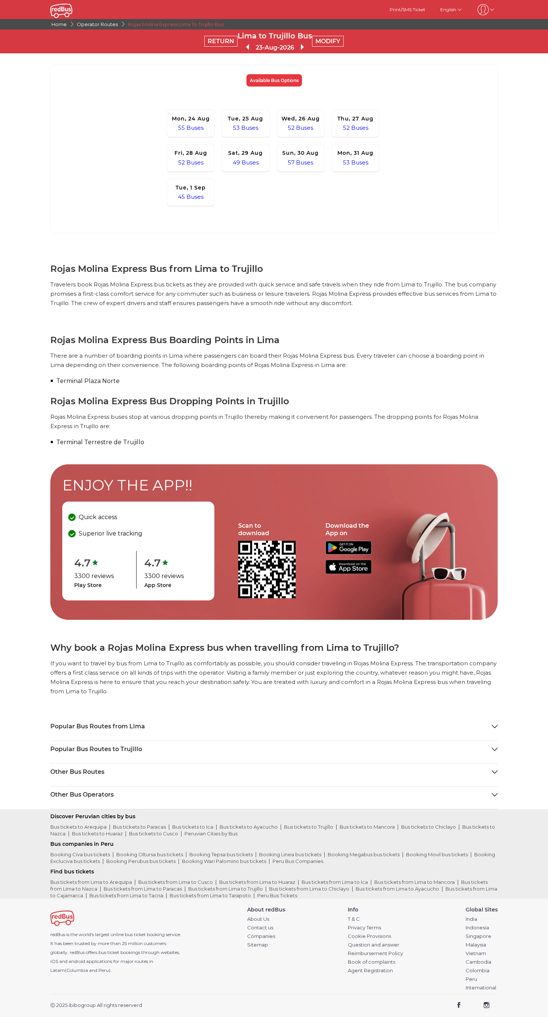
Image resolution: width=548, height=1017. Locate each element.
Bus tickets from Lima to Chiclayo (309, 889)
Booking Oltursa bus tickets (149, 854)
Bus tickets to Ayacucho (249, 827)
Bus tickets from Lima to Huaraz (257, 882)
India (471, 919)
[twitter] (472, 1005)
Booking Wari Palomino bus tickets (224, 861)
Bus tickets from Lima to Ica (335, 882)
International (481, 987)
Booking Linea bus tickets (290, 854)
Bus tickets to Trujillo (308, 827)
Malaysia (476, 944)
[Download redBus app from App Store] (348, 571)
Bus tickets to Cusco (153, 833)
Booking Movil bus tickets (437, 854)
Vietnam (476, 953)
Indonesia (477, 927)
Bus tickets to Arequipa (78, 827)
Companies (261, 936)
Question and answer (373, 944)
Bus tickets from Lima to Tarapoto (210, 895)
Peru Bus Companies (298, 861)
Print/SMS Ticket (407, 9)
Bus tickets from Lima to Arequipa (91, 882)
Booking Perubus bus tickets (141, 861)
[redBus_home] (72, 9)
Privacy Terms (364, 927)
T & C (354, 919)
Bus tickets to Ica (192, 827)
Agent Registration (370, 970)
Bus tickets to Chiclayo (428, 827)
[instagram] (486, 1005)
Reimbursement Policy (375, 953)
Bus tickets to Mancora (367, 827)
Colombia (477, 970)
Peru (471, 979)
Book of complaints (371, 962)
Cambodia (478, 962)
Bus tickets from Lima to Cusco (175, 882)
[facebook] (459, 1005)
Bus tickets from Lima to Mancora (414, 882)
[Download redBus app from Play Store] (348, 552)
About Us (258, 919)
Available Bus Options (274, 80)
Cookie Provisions (369, 936)
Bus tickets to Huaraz (97, 833)
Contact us (260, 927)
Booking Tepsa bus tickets (221, 854)
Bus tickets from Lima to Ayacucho (397, 889)
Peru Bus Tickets (277, 895)
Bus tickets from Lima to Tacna (126, 895)
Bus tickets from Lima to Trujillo (225, 889)
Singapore (478, 936)
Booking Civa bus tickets (80, 854)
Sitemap (257, 944)
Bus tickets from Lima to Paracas (143, 889)
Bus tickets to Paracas (139, 827)
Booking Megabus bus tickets (364, 854)
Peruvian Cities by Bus (211, 833)
